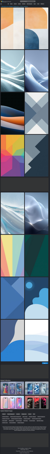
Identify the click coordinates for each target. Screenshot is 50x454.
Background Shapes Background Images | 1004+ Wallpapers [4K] (6, 1)
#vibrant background (41, 416)
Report (30, 448)
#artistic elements (5, 416)
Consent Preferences (29, 451)
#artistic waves (5, 422)
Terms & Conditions (21, 448)
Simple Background (10, 414)
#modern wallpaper (32, 416)
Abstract (3, 414)
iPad (34, 414)
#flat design (25, 420)
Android (29, 414)
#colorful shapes (19, 420)
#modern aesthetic (27, 418)
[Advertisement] (24, 184)
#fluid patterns (11, 420)
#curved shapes (32, 420)
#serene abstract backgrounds (15, 416)
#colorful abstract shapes (36, 418)
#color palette (4, 420)
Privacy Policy (18, 451)
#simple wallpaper (21, 422)
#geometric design (40, 420)
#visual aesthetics (12, 422)
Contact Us (26, 448)
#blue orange (25, 416)
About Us (27, 449)
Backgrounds (24, 414)
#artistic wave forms (5, 418)
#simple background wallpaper (16, 418)
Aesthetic (18, 414)
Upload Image (22, 449)
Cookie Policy (23, 451)
